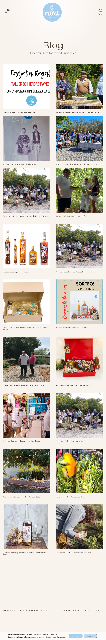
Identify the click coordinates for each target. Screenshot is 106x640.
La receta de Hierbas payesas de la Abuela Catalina (77, 112)
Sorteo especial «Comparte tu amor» (71, 328)
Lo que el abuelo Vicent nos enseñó (71, 216)
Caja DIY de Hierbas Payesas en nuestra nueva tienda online (25, 329)
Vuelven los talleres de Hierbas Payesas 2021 (74, 272)
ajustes (62, 637)
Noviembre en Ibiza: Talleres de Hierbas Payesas (76, 164)
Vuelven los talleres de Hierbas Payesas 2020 (21, 497)
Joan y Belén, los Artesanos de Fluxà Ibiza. (20, 164)
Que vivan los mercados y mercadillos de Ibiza (22, 441)
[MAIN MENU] (100, 12)
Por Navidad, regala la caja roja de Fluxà (73, 385)
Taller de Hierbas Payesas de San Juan (72, 441)
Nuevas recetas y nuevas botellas (16, 272)
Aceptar (76, 636)
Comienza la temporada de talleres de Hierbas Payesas (26, 216)
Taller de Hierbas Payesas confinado (71, 497)
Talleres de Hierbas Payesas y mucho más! (73, 553)
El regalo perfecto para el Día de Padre (19, 112)
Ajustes (90, 636)
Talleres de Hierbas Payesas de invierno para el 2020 (78, 610)
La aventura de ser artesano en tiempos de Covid (23, 385)
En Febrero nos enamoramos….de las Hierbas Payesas (25, 610)
